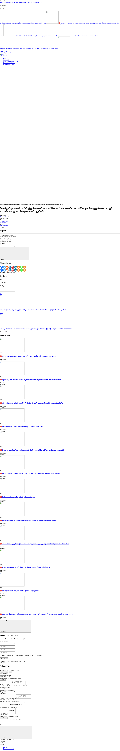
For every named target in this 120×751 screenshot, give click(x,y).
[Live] (12, 709)
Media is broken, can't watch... (9, 236)
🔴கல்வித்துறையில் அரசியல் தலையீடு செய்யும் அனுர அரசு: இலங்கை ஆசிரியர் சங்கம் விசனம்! (30, 473)
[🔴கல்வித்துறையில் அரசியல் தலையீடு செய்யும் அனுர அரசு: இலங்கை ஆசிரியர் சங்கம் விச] (12, 468)
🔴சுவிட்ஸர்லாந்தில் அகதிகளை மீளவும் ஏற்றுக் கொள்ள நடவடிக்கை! (22, 426)
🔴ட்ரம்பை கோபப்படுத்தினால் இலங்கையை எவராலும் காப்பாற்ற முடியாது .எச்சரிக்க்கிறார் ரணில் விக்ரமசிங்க (34, 544)
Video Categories (4, 707)
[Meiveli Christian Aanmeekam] (17, 703)
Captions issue (5, 238)
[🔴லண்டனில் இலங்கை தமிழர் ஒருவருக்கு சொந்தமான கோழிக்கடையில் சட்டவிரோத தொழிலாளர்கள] (12, 609)
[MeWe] (15, 267)
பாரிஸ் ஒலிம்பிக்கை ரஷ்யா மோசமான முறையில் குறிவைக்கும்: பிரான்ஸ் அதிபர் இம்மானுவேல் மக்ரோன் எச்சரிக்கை (36, 329)
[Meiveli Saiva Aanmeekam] (17, 704)
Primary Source (4, 673)
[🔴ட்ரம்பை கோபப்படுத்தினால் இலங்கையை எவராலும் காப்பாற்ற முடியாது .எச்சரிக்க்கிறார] (12, 539)
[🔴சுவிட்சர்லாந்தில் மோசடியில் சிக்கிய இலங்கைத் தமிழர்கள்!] (12, 586)
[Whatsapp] (21, 267)
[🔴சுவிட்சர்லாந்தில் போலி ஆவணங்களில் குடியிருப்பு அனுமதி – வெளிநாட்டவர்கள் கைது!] (12, 515)
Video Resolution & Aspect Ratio (8, 686)
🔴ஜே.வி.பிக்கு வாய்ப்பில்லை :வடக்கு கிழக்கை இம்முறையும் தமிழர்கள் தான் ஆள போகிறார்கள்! (30, 379)
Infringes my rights (6, 241)
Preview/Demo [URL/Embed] (8, 698)
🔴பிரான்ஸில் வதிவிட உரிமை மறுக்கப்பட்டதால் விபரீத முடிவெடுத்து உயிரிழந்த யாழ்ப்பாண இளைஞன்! (32, 450)
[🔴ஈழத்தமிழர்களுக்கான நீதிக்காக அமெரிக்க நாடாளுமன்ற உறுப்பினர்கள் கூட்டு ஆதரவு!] (12, 351)
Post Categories (4, 713)
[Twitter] (4, 267)
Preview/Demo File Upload (7, 690)
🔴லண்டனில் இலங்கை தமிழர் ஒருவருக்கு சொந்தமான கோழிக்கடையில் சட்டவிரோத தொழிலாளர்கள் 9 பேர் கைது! (36, 614)
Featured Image (4, 714)
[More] (24, 267)
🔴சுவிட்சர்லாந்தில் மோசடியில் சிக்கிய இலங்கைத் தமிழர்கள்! (19, 591)
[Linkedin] (10, 267)
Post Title (2, 699)
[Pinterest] (12, 267)
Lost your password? (8, 749)
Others (3, 243)
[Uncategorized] (12, 710)
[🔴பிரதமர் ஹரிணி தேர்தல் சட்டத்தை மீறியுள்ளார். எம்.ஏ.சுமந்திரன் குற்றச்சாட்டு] (12, 562)
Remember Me (6, 743)
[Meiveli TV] (3, 54)
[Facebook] (1, 267)
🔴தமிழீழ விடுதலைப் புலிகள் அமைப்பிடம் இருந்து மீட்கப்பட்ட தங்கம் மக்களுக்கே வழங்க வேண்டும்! (31, 403)
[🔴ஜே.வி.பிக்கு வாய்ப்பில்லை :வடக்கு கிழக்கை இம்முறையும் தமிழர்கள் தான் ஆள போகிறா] (12, 375)
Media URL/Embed (5, 684)
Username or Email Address (7, 739)
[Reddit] (7, 267)
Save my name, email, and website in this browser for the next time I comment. (22, 655)
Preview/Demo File (5, 687)
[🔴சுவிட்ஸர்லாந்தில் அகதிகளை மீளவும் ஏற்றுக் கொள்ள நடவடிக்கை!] (12, 422)
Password (2, 741)
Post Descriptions (4, 725)
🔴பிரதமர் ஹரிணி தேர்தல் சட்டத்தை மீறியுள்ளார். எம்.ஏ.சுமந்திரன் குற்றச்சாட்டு (25, 567)
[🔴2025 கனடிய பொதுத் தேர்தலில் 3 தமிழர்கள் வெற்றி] (12, 492)
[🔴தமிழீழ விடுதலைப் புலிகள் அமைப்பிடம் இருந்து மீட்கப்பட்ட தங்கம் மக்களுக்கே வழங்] (12, 398)
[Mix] (18, 267)
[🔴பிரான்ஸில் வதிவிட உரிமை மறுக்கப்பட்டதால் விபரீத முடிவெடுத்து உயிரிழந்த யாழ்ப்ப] (12, 445)
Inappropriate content (7, 235)
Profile (5, 747)
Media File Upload (5, 676)
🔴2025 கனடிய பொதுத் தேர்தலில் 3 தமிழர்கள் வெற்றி (17, 497)
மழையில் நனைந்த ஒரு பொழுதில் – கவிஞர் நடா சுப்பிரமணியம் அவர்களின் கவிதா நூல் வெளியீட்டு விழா (33, 310)
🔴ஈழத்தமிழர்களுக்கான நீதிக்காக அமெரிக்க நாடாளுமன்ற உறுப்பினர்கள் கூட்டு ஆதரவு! (28, 356)
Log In (2, 744)
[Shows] (17, 706)
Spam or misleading (7, 240)
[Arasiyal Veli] (17, 707)
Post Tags (2, 701)
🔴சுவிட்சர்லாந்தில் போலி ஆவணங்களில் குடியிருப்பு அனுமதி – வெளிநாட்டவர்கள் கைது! (28, 520)
